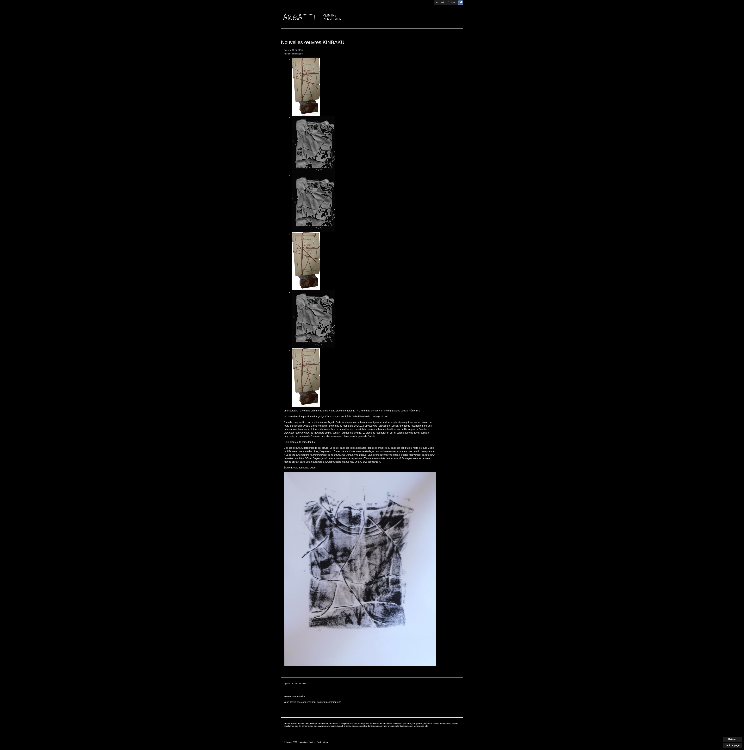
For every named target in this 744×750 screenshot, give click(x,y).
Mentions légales (307, 742)
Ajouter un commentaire (295, 683)
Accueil (440, 2)
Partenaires (322, 742)
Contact (452, 2)
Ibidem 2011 (291, 742)
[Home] (327, 6)
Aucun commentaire (293, 54)
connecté (306, 702)
